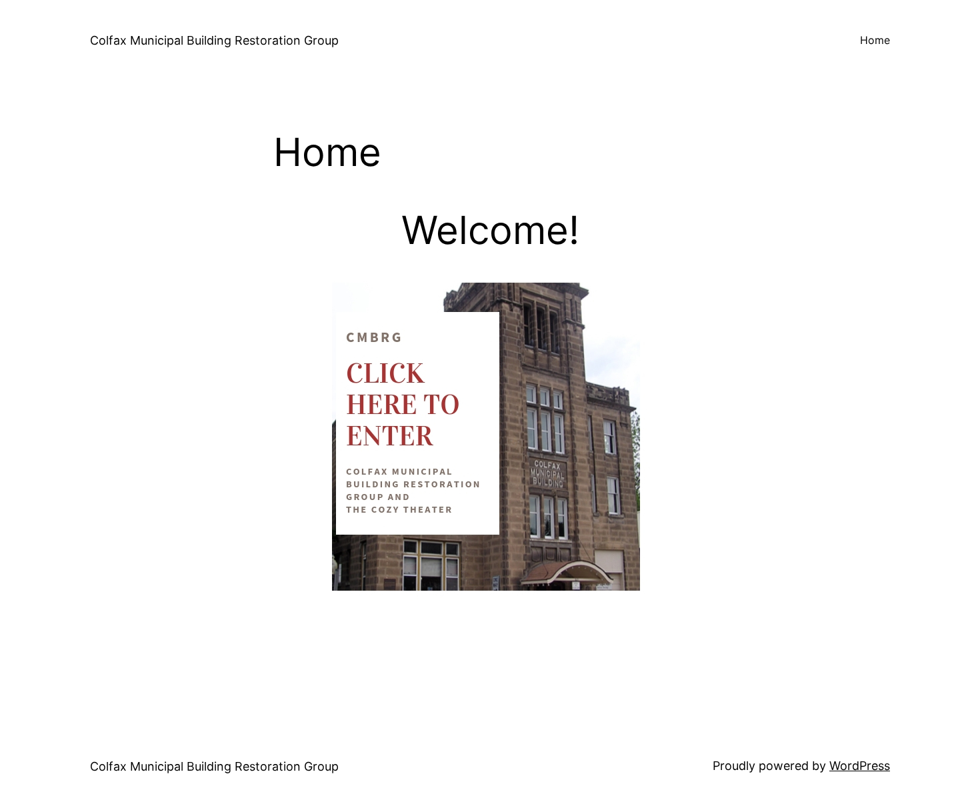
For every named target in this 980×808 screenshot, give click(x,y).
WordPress (859, 766)
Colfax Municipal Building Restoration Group (214, 40)
